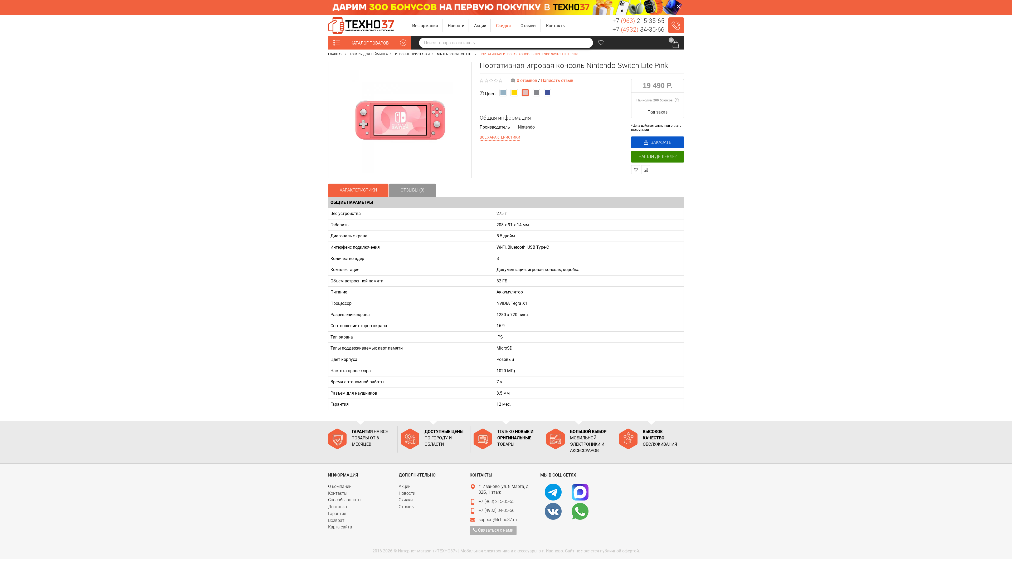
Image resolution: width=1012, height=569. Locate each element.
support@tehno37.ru (498, 519)
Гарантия (337, 513)
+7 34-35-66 (638, 29)
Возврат (336, 520)
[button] (425, 25)
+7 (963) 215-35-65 (496, 501)
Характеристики (358, 190)
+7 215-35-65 (638, 20)
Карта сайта (340, 526)
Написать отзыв (557, 80)
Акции (405, 486)
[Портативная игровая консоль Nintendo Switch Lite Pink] (399, 120)
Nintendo (526, 127)
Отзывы (407, 506)
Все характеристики (500, 137)
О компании (340, 486)
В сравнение (645, 169)
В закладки (635, 169)
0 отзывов (527, 80)
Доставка (337, 506)
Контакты (337, 493)
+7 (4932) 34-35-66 (496, 510)
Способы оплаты (344, 499)
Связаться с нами (495, 530)
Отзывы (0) (412, 190)
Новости (407, 493)
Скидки (406, 499)
